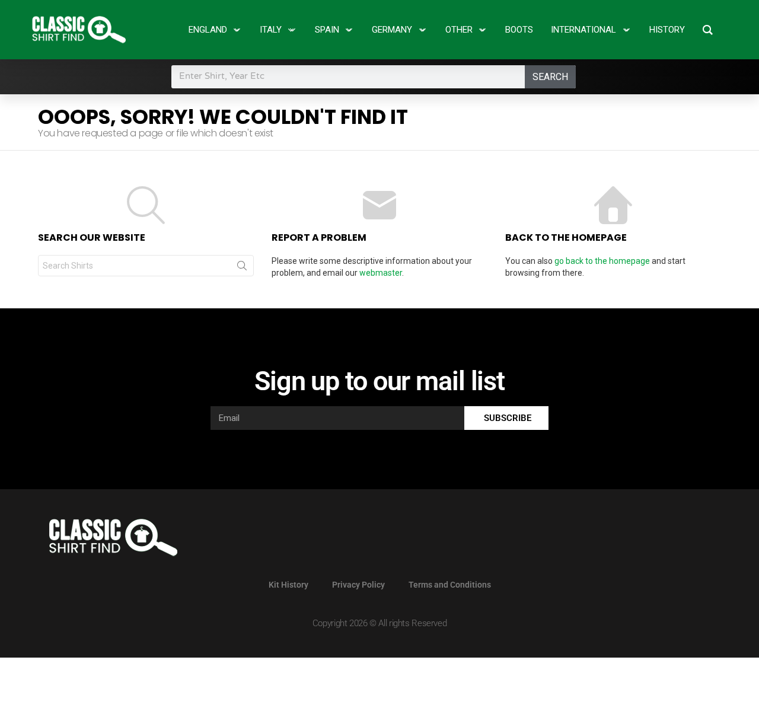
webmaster (380, 273)
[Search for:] (146, 265)
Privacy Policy (358, 584)
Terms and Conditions (450, 584)
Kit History (288, 584)
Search (550, 76)
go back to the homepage (602, 261)
